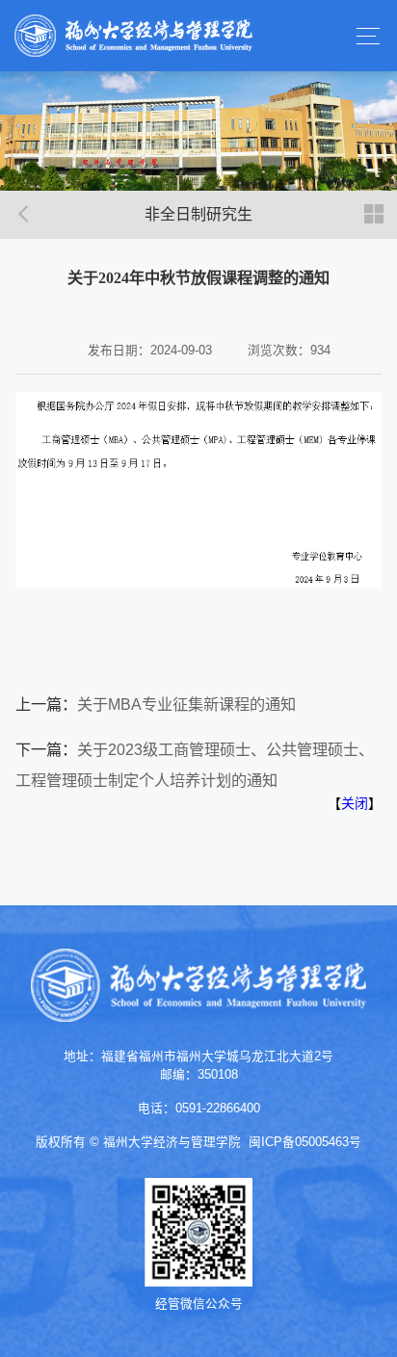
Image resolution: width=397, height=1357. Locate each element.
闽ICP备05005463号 (305, 1142)
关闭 (354, 803)
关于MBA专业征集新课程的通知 (186, 704)
